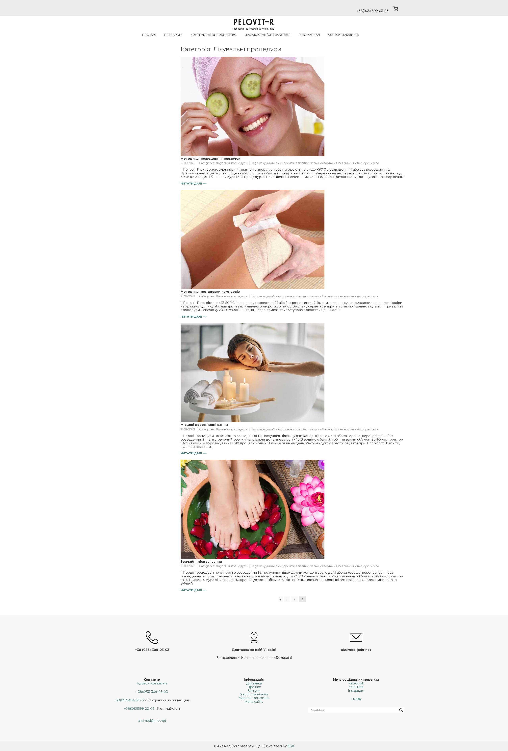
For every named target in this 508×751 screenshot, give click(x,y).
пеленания (346, 163)
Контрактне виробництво (213, 34)
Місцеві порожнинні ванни (204, 425)
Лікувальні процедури (231, 163)
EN (353, 699)
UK (358, 699)
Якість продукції (254, 694)
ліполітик (302, 163)
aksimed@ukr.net (152, 721)
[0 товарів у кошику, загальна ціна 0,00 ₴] (396, 8)
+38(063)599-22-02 (139, 708)
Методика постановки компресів (210, 292)
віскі (279, 163)
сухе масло (371, 163)
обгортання (328, 163)
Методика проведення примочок (210, 158)
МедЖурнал (309, 34)
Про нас (149, 34)
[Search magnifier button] (401, 710)
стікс (358, 163)
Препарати (173, 34)
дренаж (288, 163)
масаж (314, 163)
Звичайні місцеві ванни (201, 561)
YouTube (356, 687)
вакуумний (267, 163)
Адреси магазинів (343, 34)
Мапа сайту (254, 702)
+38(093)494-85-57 (129, 700)
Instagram (356, 691)
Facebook (356, 683)
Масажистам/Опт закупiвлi (268, 34)
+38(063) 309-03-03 (152, 692)
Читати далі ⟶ (194, 183)
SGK (291, 746)
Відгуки (254, 691)
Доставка (254, 683)
